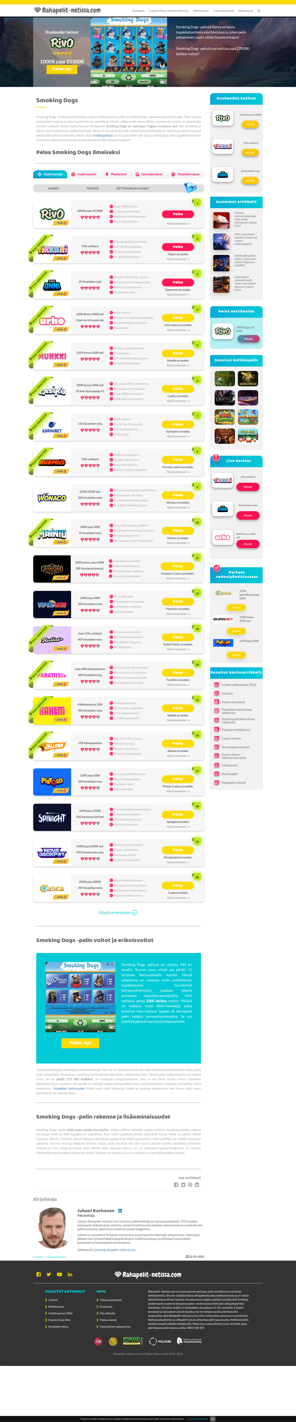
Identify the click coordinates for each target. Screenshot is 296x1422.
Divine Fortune (248, 377)
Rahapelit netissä (234, 782)
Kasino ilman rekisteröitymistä (234, 756)
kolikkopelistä (103, 135)
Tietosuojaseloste (110, 1300)
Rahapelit (138, 10)
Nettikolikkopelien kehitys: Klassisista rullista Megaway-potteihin (246, 260)
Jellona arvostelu (177, 750)
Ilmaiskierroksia (58, 1326)
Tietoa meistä (108, 1320)
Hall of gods (225, 435)
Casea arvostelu (178, 892)
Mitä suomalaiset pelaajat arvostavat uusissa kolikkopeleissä (246, 239)
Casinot (53, 1300)
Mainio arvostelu (177, 538)
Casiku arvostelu (178, 396)
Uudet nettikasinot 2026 (239, 684)
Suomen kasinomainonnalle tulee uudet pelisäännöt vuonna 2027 (246, 219)
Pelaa (178, 214)
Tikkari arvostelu (178, 254)
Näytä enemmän (114, 912)
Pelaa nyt (62, 69)
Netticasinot (201, 10)
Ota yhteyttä (107, 1313)
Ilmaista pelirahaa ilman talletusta (238, 720)
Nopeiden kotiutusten (69, 1088)
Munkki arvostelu (178, 360)
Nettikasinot (56, 1306)
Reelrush (248, 415)
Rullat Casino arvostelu (178, 644)
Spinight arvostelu (178, 821)
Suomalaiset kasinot (236, 747)
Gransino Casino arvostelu (177, 573)
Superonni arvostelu (177, 289)
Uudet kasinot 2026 (60, 1313)
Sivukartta (106, 1306)
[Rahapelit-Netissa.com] (69, 10)
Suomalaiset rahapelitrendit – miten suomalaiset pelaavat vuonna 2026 (245, 283)
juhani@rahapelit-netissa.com (115, 1250)
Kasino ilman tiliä (59, 1320)
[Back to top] (148, 1360)
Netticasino (230, 765)
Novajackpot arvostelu (178, 857)
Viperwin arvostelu (178, 608)
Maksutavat (246, 10)
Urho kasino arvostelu (178, 325)
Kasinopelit (230, 774)
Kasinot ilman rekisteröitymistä (168, 10)
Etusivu (38, 1256)
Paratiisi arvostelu (178, 679)
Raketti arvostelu (177, 715)
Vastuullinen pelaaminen (115, 1326)
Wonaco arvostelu (178, 502)
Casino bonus (231, 738)
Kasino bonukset (233, 702)
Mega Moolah (225, 415)
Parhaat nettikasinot (236, 729)
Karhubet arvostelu (178, 431)
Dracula (225, 396)
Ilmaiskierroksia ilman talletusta (237, 711)
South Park (248, 435)
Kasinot (227, 693)
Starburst (248, 396)
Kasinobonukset (224, 10)
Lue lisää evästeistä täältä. (197, 1419)
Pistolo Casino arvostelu (178, 786)
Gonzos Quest (225, 377)
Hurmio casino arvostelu (177, 467)
